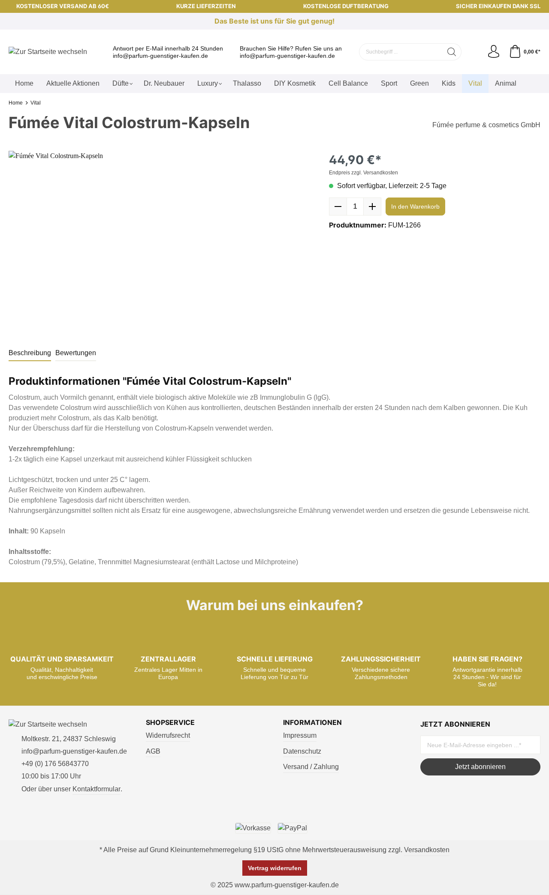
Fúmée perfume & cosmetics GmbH (486, 125)
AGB (153, 751)
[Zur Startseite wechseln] (48, 52)
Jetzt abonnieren (480, 766)
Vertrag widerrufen (275, 868)
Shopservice (170, 722)
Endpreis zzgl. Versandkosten (363, 173)
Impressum (300, 735)
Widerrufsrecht (168, 735)
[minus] (338, 206)
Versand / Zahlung (311, 766)
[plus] (372, 206)
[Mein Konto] (493, 52)
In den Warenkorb (415, 206)
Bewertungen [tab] (75, 352)
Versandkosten (426, 849)
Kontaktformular (96, 789)
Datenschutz (302, 751)
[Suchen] (452, 51)
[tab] (30, 353)
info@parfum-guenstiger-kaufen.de (160, 55)
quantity (355, 206)
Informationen (312, 722)
